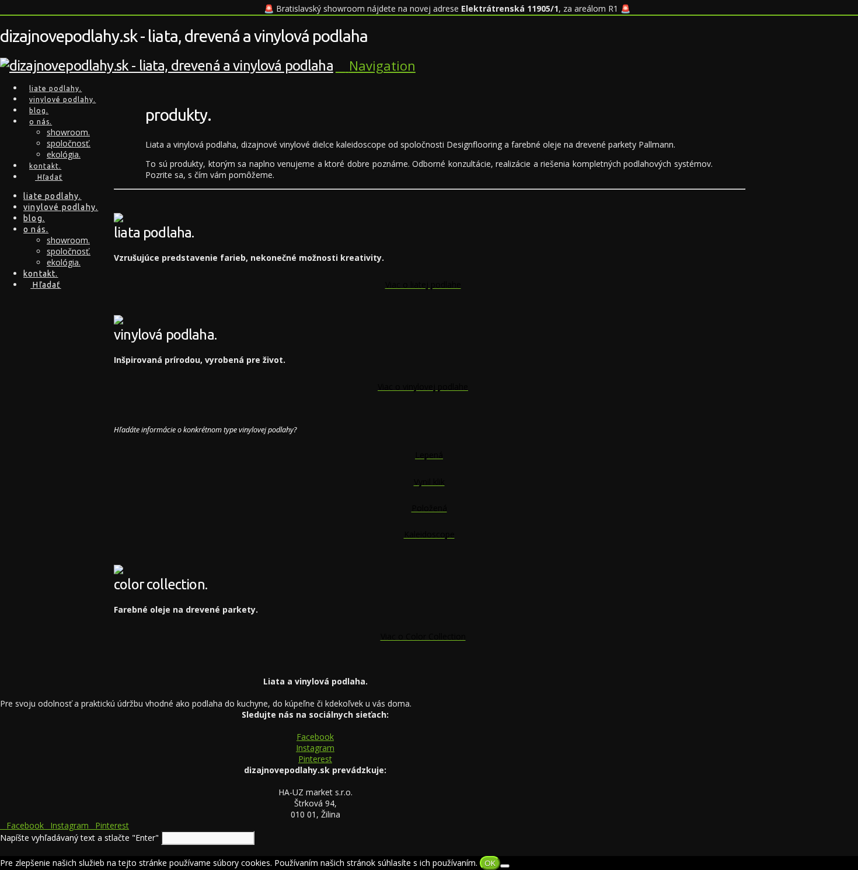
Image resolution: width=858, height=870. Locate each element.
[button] (376, 65)
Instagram (315, 747)
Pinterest (315, 758)
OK (490, 863)
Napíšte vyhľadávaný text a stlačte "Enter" (79, 837)
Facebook (315, 736)
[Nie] (505, 866)
